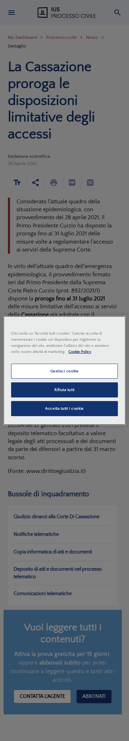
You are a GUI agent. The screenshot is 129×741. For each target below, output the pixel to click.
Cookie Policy (79, 351)
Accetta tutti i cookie (64, 408)
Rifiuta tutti (64, 389)
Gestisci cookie (65, 371)
